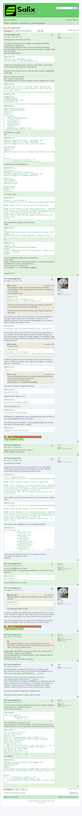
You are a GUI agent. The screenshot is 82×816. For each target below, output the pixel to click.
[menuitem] (14, 20)
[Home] (21, 10)
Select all (11, 56)
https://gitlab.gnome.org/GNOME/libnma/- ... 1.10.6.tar (26, 673)
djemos (59, 563)
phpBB (35, 800)
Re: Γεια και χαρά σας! (12, 279)
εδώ (8, 568)
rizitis (58, 34)
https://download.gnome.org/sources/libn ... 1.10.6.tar (20, 679)
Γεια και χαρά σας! (12, 28)
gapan (59, 289)
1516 (62, 567)
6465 (62, 293)
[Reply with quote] (52, 35)
